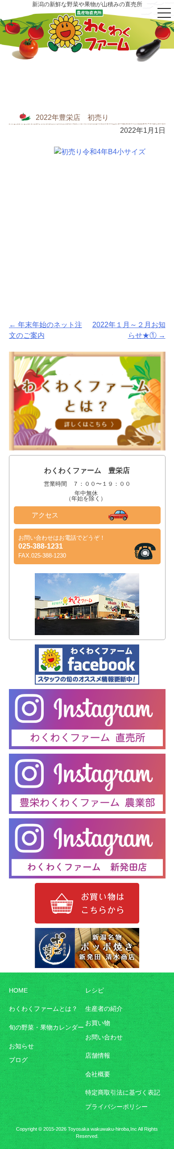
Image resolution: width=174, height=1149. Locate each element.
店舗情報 (97, 1055)
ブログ (18, 1059)
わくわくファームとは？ (43, 1008)
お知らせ (21, 1046)
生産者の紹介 (104, 1008)
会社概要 (97, 1074)
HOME (18, 990)
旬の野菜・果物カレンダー (46, 1027)
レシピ (94, 990)
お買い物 (97, 1022)
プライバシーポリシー (116, 1106)
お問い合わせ (104, 1037)
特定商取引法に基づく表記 (122, 1092)
